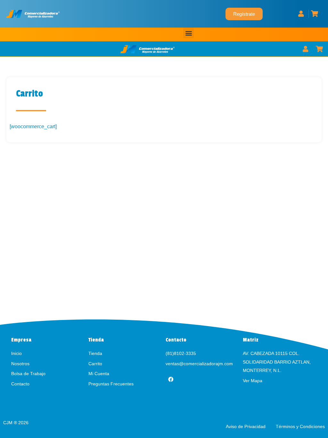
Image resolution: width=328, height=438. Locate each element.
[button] (188, 33)
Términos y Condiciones (300, 426)
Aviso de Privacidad (246, 426)
